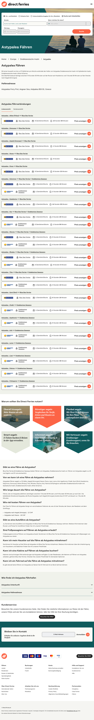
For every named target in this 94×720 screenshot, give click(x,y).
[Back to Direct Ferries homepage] (15, 4)
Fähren (74, 694)
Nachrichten (4, 691)
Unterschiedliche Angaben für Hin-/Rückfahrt (46, 16)
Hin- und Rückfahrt (11, 16)
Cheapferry (75, 689)
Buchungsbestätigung (54, 670)
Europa (13, 59)
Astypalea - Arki (6, 330)
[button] (47, 585)
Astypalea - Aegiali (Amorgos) (11, 141)
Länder (3, 668)
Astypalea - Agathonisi (9, 318)
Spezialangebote (6, 676)
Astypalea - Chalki (7, 305)
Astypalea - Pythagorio (9, 381)
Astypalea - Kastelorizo (9, 199)
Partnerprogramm (30, 689)
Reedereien (4, 670)
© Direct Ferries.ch (6, 707)
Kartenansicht (18, 109)
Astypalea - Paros (7, 166)
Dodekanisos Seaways (39, 179)
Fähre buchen (5, 678)
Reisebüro (28, 691)
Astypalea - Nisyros (8, 232)
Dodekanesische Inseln (29, 59)
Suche (81, 31)
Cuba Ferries (75, 691)
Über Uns (4, 694)
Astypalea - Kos (6, 212)
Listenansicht (6, 109)
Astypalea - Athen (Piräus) (10, 115)
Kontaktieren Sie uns (78, 668)
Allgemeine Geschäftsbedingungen (58, 694)
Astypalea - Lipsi (7, 356)
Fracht (27, 670)
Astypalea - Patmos (8, 368)
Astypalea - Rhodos (8, 252)
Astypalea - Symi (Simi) (9, 292)
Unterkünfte (28, 668)
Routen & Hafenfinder (7, 673)
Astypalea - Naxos (7, 153)
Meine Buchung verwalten (55, 668)
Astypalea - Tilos (7, 272)
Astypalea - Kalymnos (8, 179)
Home (3, 59)
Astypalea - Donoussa (8, 128)
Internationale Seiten (7, 689)
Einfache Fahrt (25, 16)
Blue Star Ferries (27, 115)
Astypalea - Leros (7, 343)
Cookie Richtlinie (53, 689)
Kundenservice (76, 670)
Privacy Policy (52, 691)
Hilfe (73, 673)
